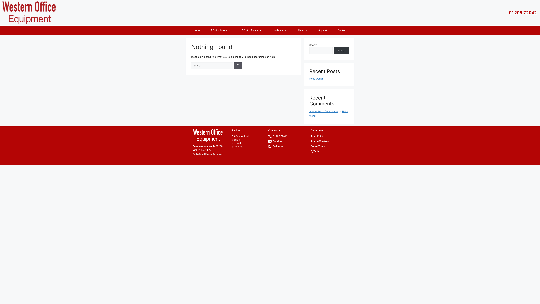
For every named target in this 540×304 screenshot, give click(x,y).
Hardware (278, 30)
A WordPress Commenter (323, 111)
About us (302, 30)
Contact (342, 30)
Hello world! (316, 78)
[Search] (238, 65)
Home (197, 30)
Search (313, 45)
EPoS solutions (219, 30)
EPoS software (250, 30)
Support (322, 30)
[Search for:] (212, 65)
